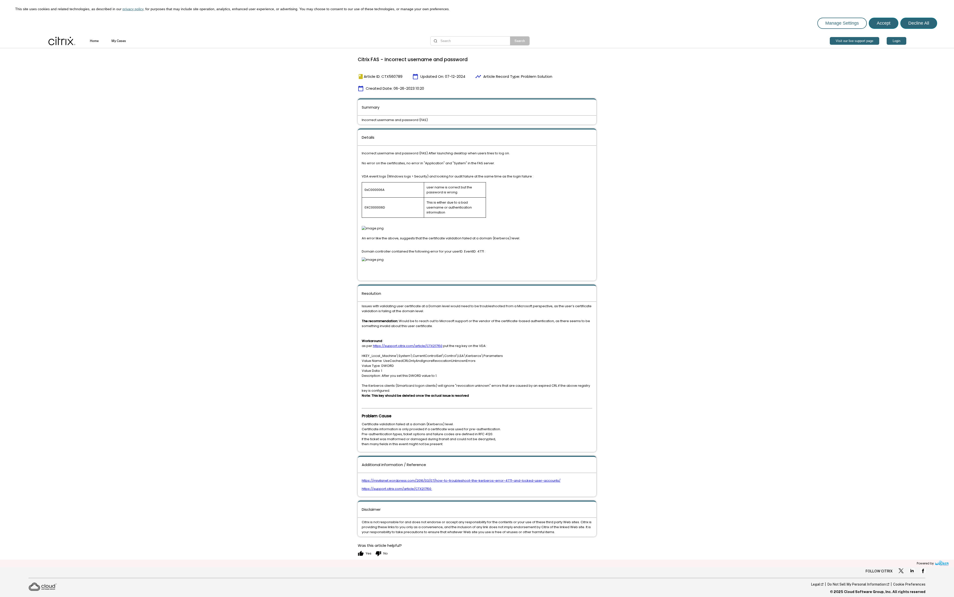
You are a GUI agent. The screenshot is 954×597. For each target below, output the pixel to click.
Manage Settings (842, 23)
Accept (883, 23)
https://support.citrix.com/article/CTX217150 (407, 345)
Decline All (918, 23)
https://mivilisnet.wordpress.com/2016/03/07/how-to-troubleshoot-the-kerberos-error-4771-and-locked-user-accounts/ (461, 480)
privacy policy (132, 9)
